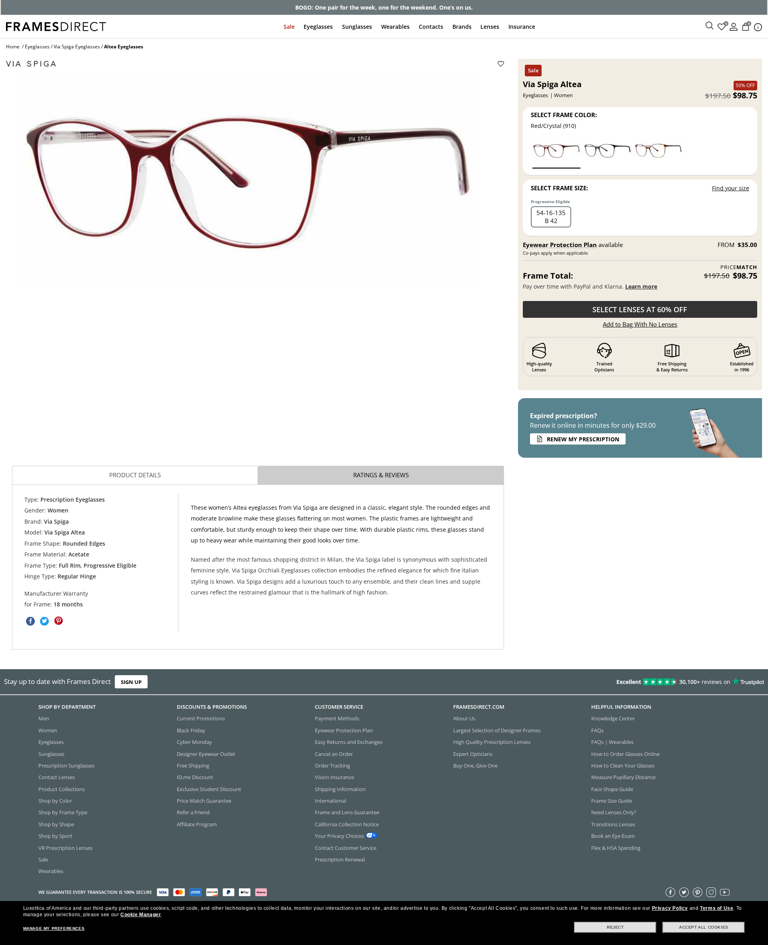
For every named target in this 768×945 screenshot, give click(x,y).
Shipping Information (340, 788)
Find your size (730, 188)
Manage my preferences (54, 928)
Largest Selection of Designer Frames (496, 730)
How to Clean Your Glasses (622, 765)
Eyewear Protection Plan (560, 245)
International (330, 800)
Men (43, 718)
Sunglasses (357, 26)
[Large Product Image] (247, 182)
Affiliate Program (197, 823)
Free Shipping (193, 765)
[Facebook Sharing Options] (30, 620)
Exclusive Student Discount (209, 788)
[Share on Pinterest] (58, 620)
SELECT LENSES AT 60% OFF (639, 309)
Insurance (521, 26)
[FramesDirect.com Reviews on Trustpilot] (605, 682)
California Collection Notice (347, 823)
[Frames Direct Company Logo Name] (56, 26)
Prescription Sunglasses (66, 765)
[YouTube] (725, 892)
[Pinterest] (697, 892)
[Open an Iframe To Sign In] (734, 26)
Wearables (395, 26)
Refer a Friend (193, 812)
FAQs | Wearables (612, 742)
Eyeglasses (318, 26)
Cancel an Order (334, 753)
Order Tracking (332, 765)
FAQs (597, 730)
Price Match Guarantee (204, 800)
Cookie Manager (140, 914)
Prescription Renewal (340, 859)
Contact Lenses (56, 777)
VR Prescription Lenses (65, 847)
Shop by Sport (55, 835)
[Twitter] (684, 892)
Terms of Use (716, 908)
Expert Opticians (472, 753)
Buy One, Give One (475, 765)
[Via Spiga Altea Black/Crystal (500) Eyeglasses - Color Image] (608, 154)
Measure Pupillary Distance (623, 777)
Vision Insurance (334, 777)
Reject (615, 927)
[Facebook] (670, 892)
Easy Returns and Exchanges (348, 742)
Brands (462, 26)
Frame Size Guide (611, 800)
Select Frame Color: (564, 115)
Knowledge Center (613, 718)
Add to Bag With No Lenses (640, 324)
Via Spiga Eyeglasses (77, 46)
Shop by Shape (56, 823)
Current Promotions (201, 718)
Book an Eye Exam (613, 835)
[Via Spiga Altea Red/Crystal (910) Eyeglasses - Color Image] (556, 154)
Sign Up (131, 682)
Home (13, 46)
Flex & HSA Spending (615, 847)
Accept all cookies (703, 927)
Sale (289, 26)
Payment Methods (337, 718)
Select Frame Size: (559, 188)
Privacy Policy (670, 908)
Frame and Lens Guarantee (347, 812)
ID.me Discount (195, 777)
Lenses (489, 26)
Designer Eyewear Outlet (206, 753)
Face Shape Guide (612, 788)
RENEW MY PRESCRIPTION (583, 439)
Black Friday (191, 730)
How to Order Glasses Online (625, 753)
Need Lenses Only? (613, 812)
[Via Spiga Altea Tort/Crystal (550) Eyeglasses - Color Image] (658, 154)
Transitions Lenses (613, 823)
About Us (464, 718)
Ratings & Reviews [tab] (381, 475)
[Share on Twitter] (44, 620)
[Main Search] (710, 26)
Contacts (431, 26)
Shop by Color (55, 800)
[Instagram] (711, 892)
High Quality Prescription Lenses (491, 742)
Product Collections (61, 788)
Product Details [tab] (135, 475)
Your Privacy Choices (339, 835)
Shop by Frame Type (62, 812)
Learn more (641, 286)
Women (47, 730)
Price (738, 267)
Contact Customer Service (345, 847)
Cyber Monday (194, 742)
